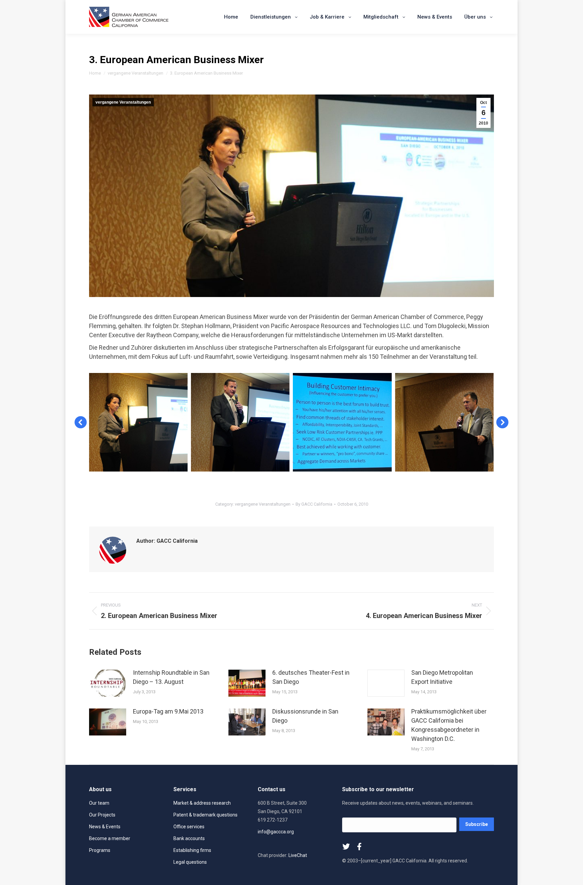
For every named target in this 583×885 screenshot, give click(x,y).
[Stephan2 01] (444, 422)
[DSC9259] (138, 422)
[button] (81, 422)
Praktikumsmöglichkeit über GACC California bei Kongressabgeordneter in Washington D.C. (449, 725)
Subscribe (476, 824)
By (314, 504)
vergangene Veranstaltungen (123, 102)
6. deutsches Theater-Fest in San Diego (311, 677)
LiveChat (297, 855)
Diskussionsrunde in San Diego (305, 716)
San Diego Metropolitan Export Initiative (442, 677)
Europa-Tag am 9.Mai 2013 (168, 711)
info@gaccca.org (276, 831)
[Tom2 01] (240, 422)
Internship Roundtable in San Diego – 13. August (171, 677)
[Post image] (107, 683)
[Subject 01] (342, 422)
